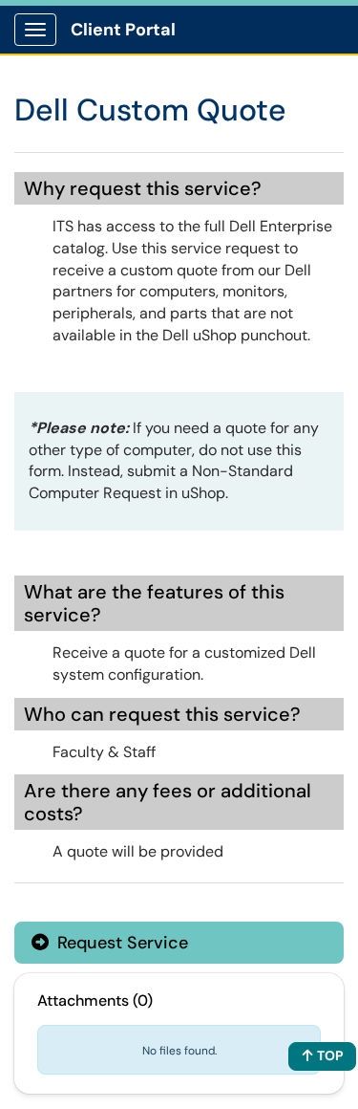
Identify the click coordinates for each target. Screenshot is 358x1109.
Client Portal (123, 29)
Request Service (120, 942)
